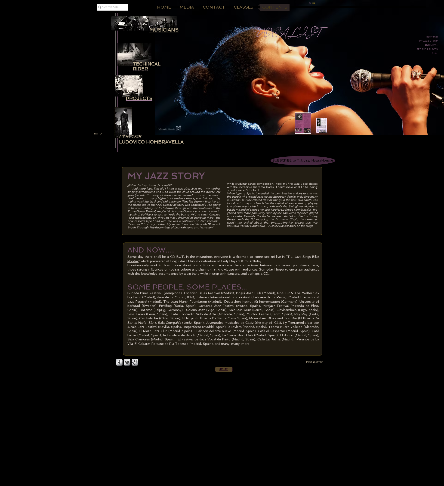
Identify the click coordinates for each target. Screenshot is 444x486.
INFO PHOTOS (315, 362)
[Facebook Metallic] (119, 362)
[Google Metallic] (135, 362)
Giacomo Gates (263, 187)
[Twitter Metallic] (127, 362)
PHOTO (97, 134)
